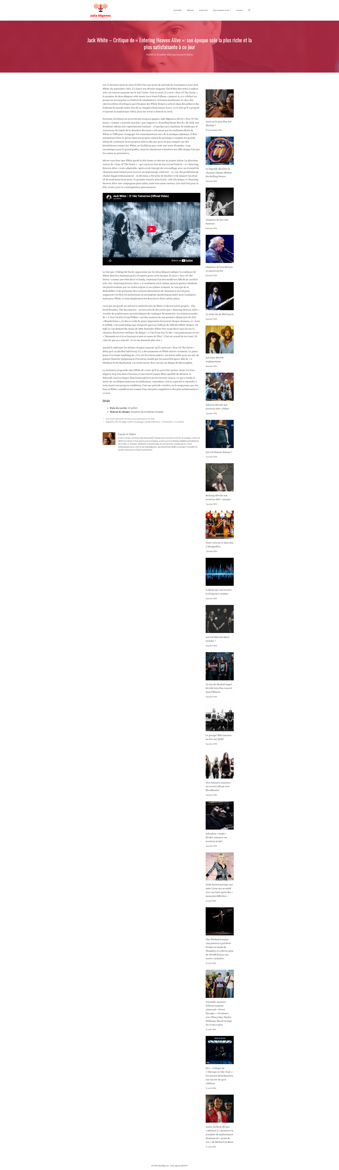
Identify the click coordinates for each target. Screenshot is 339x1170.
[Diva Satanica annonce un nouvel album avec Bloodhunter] (220, 776)
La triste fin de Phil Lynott (219, 314)
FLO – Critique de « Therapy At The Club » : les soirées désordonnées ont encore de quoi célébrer (219, 1076)
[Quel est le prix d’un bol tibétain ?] (220, 115)
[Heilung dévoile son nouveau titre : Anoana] (220, 489)
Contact (239, 10)
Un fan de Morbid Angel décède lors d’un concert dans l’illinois (219, 688)
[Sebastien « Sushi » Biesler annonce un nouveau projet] (220, 827)
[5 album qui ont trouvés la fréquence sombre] (220, 583)
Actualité (177, 10)
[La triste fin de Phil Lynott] (220, 308)
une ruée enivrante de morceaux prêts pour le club (130, 419)
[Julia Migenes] (100, 10)
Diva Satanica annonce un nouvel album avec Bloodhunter (218, 786)
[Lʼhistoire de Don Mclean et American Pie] (220, 260)
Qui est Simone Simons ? (219, 452)
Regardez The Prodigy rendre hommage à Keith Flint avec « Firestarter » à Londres (145, 422)
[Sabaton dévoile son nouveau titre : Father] (220, 398)
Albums (190, 10)
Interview (203, 10)
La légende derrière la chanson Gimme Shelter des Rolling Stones (219, 172)
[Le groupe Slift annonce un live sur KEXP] (220, 729)
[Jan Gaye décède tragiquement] (220, 351)
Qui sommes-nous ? (222, 10)
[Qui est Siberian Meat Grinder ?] (220, 631)
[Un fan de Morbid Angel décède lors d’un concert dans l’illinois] (220, 678)
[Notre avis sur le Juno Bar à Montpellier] (220, 536)
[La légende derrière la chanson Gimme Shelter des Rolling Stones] (220, 162)
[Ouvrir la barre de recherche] (249, 10)
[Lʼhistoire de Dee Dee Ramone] (220, 213)
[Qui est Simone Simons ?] (220, 446)
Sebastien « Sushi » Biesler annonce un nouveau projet (216, 837)
